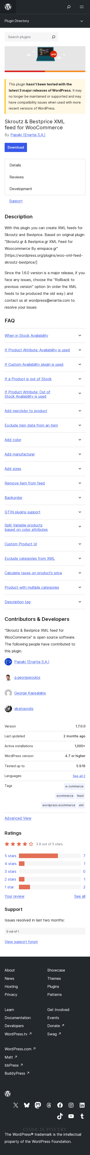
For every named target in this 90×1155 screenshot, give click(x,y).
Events (53, 1017)
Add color (13, 440)
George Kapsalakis (30, 693)
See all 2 (79, 776)
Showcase (56, 970)
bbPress (14, 1065)
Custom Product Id (21, 544)
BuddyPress (17, 1073)
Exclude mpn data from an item (31, 425)
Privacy (11, 994)
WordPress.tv (18, 1034)
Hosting (11, 986)
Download (16, 147)
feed (80, 795)
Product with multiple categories (32, 587)
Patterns (54, 994)
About (10, 970)
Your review (14, 896)
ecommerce (65, 795)
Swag (54, 1034)
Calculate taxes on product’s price (33, 573)
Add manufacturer (20, 454)
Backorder (13, 498)
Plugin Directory (17, 21)
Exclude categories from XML (30, 558)
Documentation (18, 1017)
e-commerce (74, 786)
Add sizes (13, 469)
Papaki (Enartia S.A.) (27, 134)
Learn (9, 1009)
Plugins (53, 986)
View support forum (21, 941)
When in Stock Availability (26, 335)
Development (20, 188)
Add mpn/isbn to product (26, 411)
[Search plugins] (53, 37)
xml (81, 805)
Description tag (17, 602)
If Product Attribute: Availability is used (37, 350)
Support (16, 201)
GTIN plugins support (22, 512)
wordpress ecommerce (58, 805)
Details (15, 165)
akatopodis (23, 708)
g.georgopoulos (27, 677)
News (9, 978)
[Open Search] (68, 7)
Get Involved (58, 1009)
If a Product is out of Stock (28, 379)
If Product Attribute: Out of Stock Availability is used (27, 394)
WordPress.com (20, 1049)
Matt (11, 1057)
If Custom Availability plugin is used (34, 364)
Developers (14, 1025)
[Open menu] (82, 7)
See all (79, 896)
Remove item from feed (25, 483)
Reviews (16, 177)
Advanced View (18, 818)
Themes (54, 978)
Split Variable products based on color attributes (26, 527)
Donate (56, 1025)
